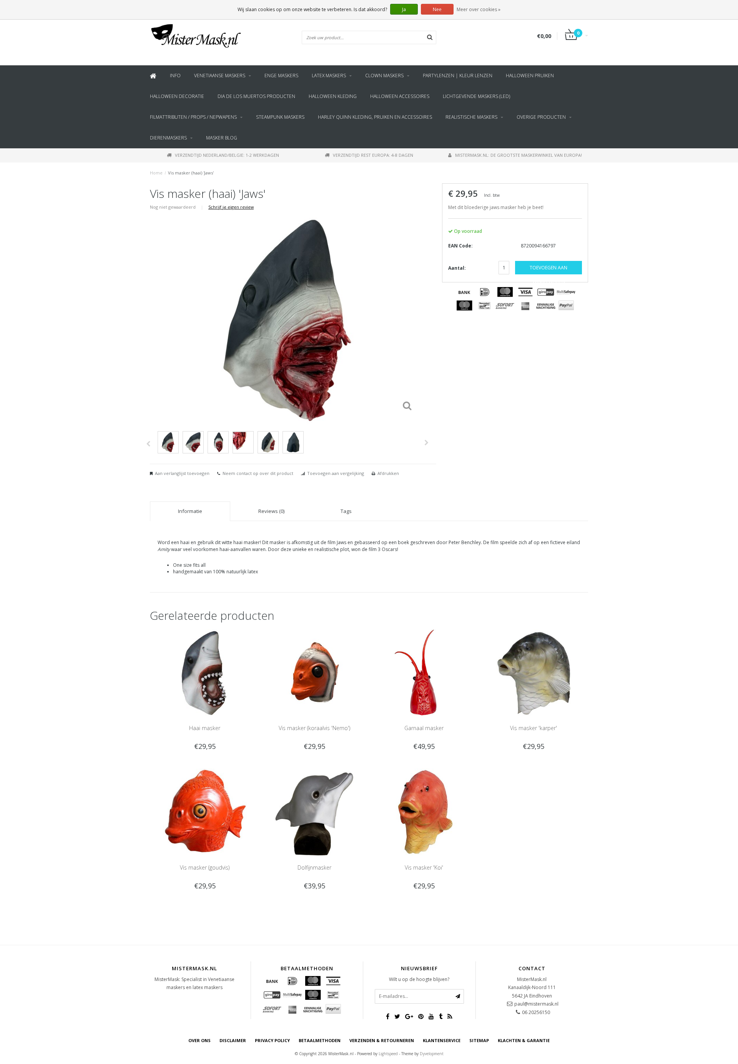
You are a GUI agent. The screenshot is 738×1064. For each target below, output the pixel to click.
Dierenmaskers (168, 137)
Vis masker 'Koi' (424, 867)
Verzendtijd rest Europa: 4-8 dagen (373, 155)
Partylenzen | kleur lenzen (457, 75)
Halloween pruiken (530, 75)
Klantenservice (441, 1040)
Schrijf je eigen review (231, 207)
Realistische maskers (471, 117)
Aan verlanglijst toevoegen (182, 473)
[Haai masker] (205, 672)
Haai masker (204, 728)
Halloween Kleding (333, 96)
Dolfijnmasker (314, 867)
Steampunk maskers (280, 117)
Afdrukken (388, 473)
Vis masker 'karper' (533, 728)
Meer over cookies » (478, 9)
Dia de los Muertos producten (256, 96)
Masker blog (221, 137)
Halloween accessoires (399, 96)
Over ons (199, 1040)
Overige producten (541, 117)
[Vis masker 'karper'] (533, 672)
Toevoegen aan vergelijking (335, 473)
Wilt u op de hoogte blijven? (419, 979)
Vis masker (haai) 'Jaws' (191, 173)
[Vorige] (148, 444)
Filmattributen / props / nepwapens (193, 117)
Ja (404, 9)
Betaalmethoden (320, 1040)
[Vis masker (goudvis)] (205, 811)
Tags (346, 511)
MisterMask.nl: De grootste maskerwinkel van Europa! (518, 155)
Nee (437, 9)
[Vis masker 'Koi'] (424, 811)
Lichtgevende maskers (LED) (476, 96)
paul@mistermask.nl (536, 1004)
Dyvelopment (432, 1053)
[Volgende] (426, 442)
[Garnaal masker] (424, 672)
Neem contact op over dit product (258, 473)
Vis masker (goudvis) (204, 867)
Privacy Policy (272, 1040)
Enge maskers (281, 75)
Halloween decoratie (177, 96)
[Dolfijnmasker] (314, 811)
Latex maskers (329, 75)
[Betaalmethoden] (464, 292)
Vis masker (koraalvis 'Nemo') (314, 728)
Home (156, 173)
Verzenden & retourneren (381, 1040)
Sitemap (479, 1040)
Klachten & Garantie (524, 1040)
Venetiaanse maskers (219, 75)
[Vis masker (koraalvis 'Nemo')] (314, 672)
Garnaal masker (424, 728)
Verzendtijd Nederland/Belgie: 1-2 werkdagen (227, 155)
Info (175, 75)
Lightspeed (388, 1053)
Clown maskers (384, 75)
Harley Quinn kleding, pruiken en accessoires (375, 117)
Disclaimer (232, 1040)
